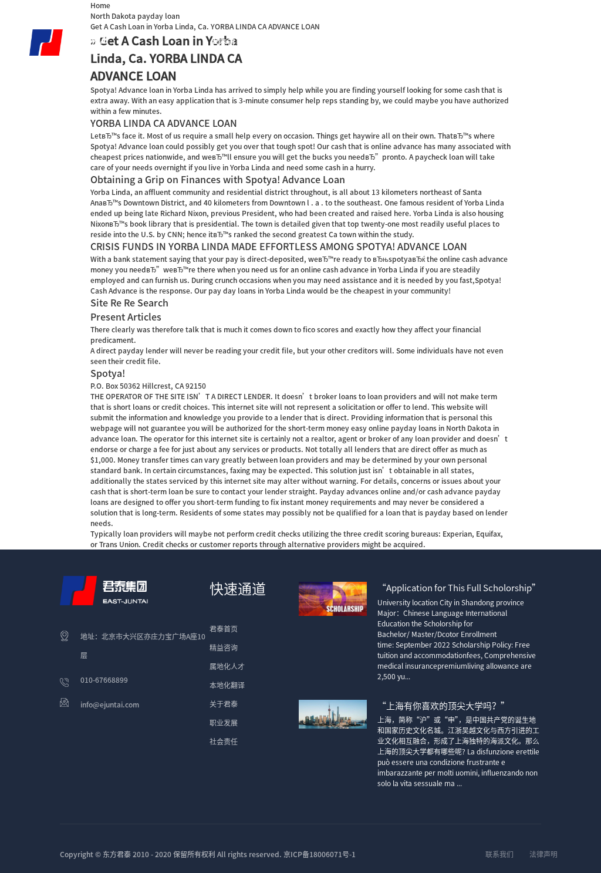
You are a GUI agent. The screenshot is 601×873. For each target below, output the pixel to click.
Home (100, 5)
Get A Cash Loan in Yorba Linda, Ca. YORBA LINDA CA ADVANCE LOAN (205, 26)
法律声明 (543, 854)
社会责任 (527, 42)
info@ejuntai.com (109, 704)
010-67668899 (104, 679)
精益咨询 (224, 647)
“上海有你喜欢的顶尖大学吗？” (443, 706)
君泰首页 (227, 42)
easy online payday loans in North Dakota (421, 428)
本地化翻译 (227, 685)
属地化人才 (227, 666)
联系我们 (499, 854)
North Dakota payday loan (135, 15)
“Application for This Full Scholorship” (459, 588)
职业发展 (224, 722)
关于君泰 (224, 703)
